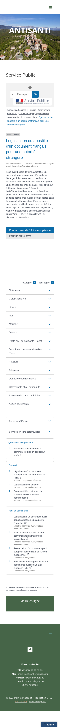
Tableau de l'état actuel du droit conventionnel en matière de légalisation (29, 535)
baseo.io (33, 590)
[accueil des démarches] (30, 87)
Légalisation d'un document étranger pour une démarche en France (29, 474)
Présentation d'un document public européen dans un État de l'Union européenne (31, 551)
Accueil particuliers (17, 110)
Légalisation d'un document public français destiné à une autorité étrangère (30, 519)
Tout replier (27, 282)
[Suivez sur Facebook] (30, 649)
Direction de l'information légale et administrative (28, 587)
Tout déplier (45, 282)
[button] (30, 290)
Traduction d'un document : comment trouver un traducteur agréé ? (29, 451)
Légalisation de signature (26, 484)
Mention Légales (37, 701)
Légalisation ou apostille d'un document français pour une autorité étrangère (29, 121)
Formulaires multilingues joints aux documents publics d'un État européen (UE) (31, 564)
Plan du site (21, 701)
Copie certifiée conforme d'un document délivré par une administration (28, 494)
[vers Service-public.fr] (32, 102)
